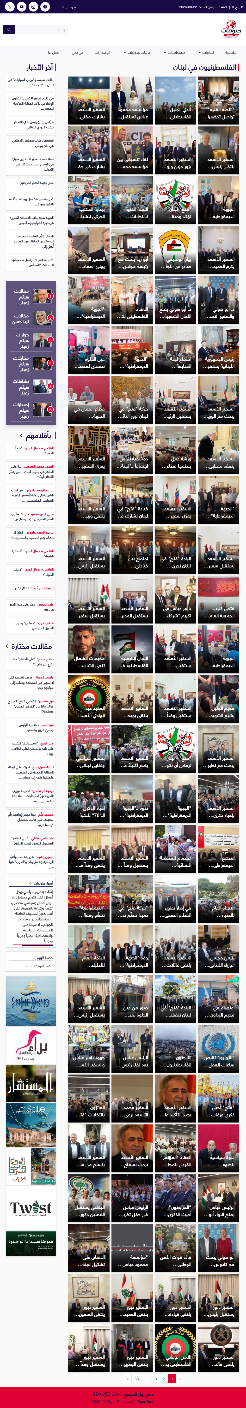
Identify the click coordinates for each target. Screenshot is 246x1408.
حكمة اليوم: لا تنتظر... (37, 965)
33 (137, 1378)
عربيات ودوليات (139, 51)
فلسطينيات (176, 51)
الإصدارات (102, 51)
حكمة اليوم (44, 957)
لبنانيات (208, 51)
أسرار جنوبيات (43, 883)
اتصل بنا (54, 51)
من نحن (77, 51)
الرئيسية (231, 51)
